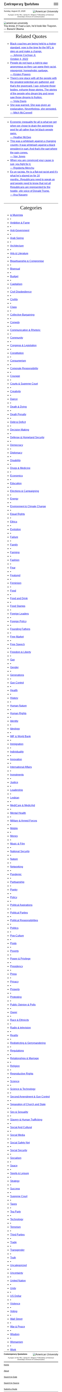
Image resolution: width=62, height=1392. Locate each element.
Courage (15, 376)
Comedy (15, 322)
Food (13, 590)
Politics (14, 928)
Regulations (17, 1050)
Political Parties (19, 912)
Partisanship (17, 882)
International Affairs (21, 767)
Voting (13, 1311)
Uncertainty (16, 1273)
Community (16, 337)
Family (14, 544)
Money (14, 836)
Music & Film (17, 843)
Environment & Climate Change (28, 506)
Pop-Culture (17, 935)
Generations (17, 675)
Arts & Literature (19, 253)
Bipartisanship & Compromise (27, 261)
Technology (16, 1219)
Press (13, 974)
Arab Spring (17, 238)
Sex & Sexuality (19, 1112)
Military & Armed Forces (23, 820)
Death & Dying (18, 406)
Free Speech (17, 644)
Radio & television (20, 1027)
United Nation (18, 1280)
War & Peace (17, 1326)
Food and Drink (19, 598)
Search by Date (10, 1377)
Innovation (16, 759)
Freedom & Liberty (20, 652)
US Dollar (15, 1296)
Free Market (17, 636)
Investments (17, 774)
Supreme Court (18, 1196)
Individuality (17, 751)
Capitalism (16, 284)
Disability (15, 460)
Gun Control (17, 682)
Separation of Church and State (28, 1104)
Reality (14, 1035)
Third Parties (17, 1234)
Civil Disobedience (21, 291)
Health (14, 690)
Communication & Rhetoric (25, 330)
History (14, 698)
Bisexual (15, 268)
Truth (13, 1257)
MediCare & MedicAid (22, 805)
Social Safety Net (20, 1142)
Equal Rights (17, 514)
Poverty (14, 951)
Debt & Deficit (18, 422)
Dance (14, 399)
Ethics (13, 521)
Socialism (15, 1158)
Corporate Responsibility (24, 368)
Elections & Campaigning (24, 491)
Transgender (17, 1250)
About (6, 1371)
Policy (13, 897)
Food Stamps (17, 606)
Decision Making (19, 429)
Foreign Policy (18, 621)
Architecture (17, 245)
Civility (14, 299)
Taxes (13, 1204)
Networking (16, 866)
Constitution (17, 353)
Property (15, 989)
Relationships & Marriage (24, 1058)
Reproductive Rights (21, 1073)
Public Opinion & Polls (23, 1004)
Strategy (15, 1181)
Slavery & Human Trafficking (26, 1119)
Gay (12, 659)
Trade (13, 1242)
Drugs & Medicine (20, 468)
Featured (15, 575)
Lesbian (14, 797)
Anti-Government (19, 230)
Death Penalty (18, 414)
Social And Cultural (21, 1127)
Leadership (16, 790)
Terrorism (15, 1227)
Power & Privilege (20, 958)
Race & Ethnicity (19, 1020)
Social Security (18, 1150)
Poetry (13, 889)
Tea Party (15, 1211)
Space (13, 1165)
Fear (12, 567)
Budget (14, 276)
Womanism (16, 1342)
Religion (15, 1066)
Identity (14, 721)
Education (16, 483)
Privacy (14, 981)
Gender (14, 667)
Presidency (16, 966)
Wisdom (14, 1334)
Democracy (16, 445)
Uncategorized (18, 1265)
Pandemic (16, 874)
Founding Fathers (20, 629)
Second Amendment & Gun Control (30, 1096)
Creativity (15, 391)
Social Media (17, 1135)
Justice (14, 782)
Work (13, 1349)
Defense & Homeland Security (27, 437)
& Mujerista (16, 215)
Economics (16, 475)
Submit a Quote (10, 1389)
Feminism (15, 583)
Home (6, 1365)
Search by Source (11, 1383)
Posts (13, 943)
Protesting (16, 997)
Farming (15, 552)
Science (14, 1081)
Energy (14, 498)
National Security (20, 851)
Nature (14, 859)
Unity (13, 1288)
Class (13, 307)
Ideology (15, 728)
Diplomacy (16, 452)
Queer (13, 1012)
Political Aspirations (21, 905)
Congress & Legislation (23, 345)
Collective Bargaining (22, 314)
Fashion (14, 560)
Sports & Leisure (19, 1173)
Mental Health (18, 813)
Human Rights (18, 713)
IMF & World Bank (20, 736)
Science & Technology (22, 1089)
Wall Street (16, 1319)
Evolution (15, 529)
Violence (15, 1303)
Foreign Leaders (19, 613)
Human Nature (18, 705)
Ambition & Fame (20, 222)
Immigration (16, 744)
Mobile (14, 828)
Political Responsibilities (24, 920)
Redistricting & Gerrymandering (28, 1043)
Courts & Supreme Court (24, 383)
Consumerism (18, 360)
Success (15, 1188)
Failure (14, 537)
